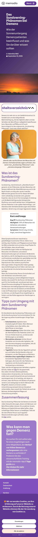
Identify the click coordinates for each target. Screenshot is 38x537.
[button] (29, 107)
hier (15, 370)
